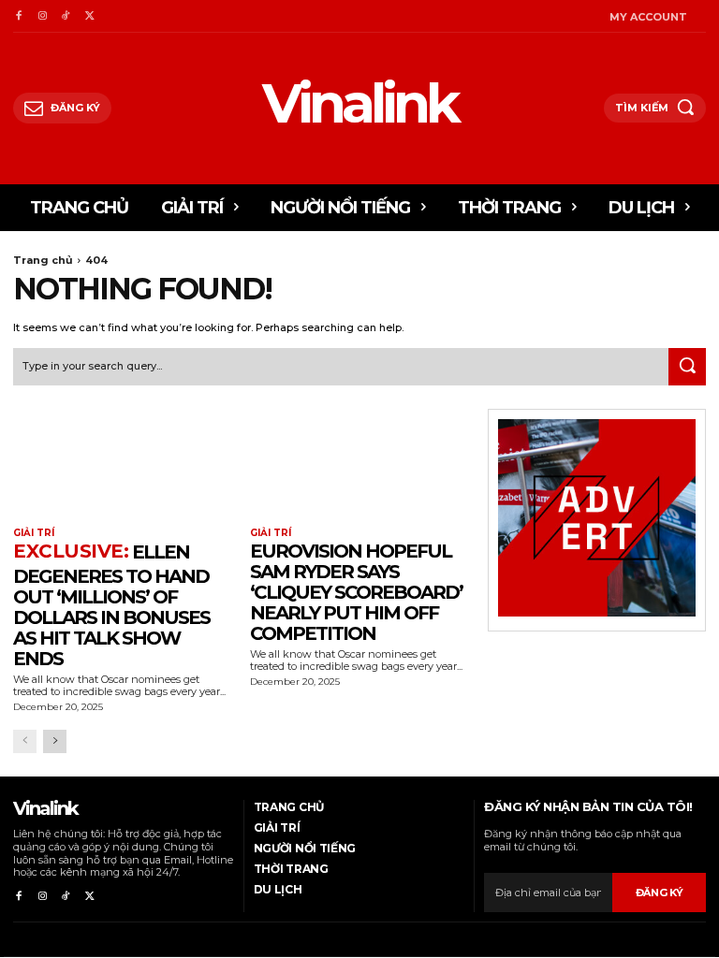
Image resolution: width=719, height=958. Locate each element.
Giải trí (33, 533)
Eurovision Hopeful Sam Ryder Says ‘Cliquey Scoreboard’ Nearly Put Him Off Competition (356, 592)
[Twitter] (89, 16)
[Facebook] (18, 16)
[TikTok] (66, 16)
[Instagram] (42, 16)
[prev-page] (25, 741)
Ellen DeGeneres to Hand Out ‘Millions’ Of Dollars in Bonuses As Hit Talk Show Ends (111, 605)
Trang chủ (43, 260)
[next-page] (54, 741)
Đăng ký (659, 892)
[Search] (687, 366)
